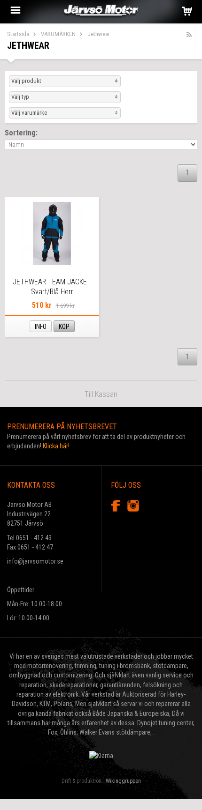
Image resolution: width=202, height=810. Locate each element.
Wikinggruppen (123, 781)
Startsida (18, 33)
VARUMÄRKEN (58, 33)
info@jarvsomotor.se (35, 561)
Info (41, 326)
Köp (64, 326)
